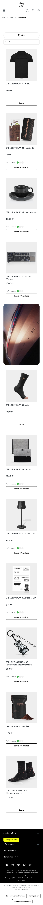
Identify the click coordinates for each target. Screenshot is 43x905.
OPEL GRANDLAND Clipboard (19, 469)
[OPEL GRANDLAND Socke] (21, 386)
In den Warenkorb (21, 167)
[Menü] (4, 9)
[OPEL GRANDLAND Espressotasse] (21, 193)
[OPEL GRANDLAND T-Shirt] (21, 65)
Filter (23, 35)
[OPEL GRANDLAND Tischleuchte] (21, 515)
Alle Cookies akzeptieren (22, 902)
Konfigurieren (34, 896)
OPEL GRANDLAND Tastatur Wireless (18, 277)
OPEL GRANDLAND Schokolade (20, 148)
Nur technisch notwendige (15, 896)
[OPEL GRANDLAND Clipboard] (21, 450)
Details (21, 103)
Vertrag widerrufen (11, 840)
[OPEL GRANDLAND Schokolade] (21, 129)
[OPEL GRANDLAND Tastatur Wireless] (21, 257)
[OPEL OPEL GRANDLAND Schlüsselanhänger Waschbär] (21, 643)
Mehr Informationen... (21, 890)
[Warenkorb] (39, 10)
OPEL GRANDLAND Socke (17, 405)
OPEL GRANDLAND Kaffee (17, 726)
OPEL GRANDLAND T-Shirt (18, 83)
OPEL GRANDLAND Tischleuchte (20, 533)
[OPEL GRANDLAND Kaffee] (21, 707)
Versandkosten (9, 873)
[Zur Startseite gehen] (22, 4)
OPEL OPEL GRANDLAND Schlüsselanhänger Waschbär (19, 663)
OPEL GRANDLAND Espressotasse (21, 212)
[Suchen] (27, 11)
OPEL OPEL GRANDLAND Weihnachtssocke (17, 792)
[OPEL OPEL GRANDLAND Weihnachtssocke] (21, 772)
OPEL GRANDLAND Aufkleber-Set (21, 598)
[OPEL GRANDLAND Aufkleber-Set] (21, 579)
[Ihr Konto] (33, 10)
